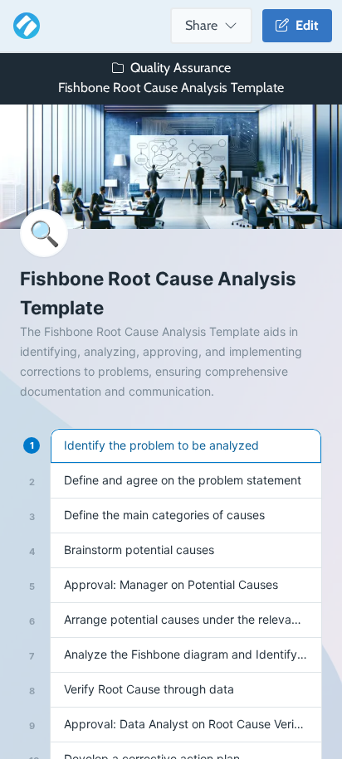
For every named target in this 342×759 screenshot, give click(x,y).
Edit (304, 25)
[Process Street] (23, 25)
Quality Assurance (180, 67)
